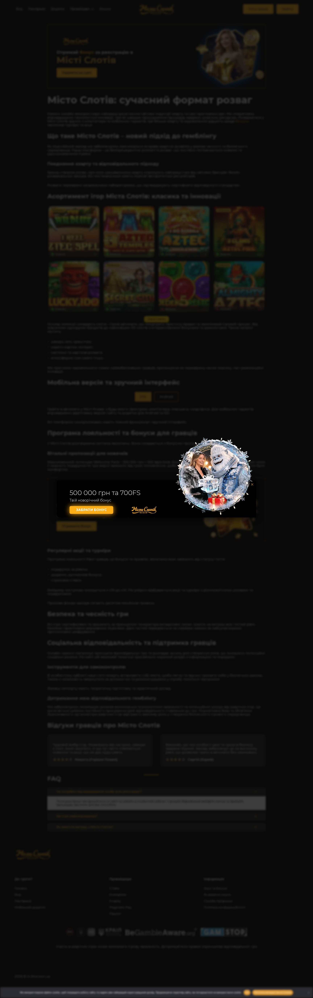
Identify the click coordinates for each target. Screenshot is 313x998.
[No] (308, 992)
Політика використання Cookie (272, 992)
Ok (247, 992)
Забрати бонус (91, 510)
